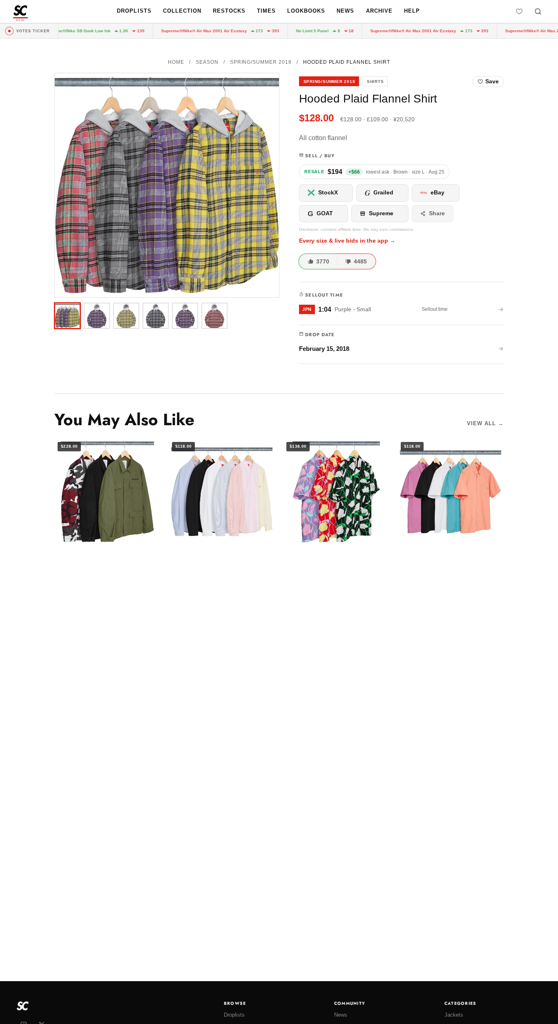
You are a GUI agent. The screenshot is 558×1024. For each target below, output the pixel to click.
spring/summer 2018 (261, 62)
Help (412, 11)
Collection (182, 11)
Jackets (453, 1015)
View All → (485, 423)
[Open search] (538, 11)
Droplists (134, 11)
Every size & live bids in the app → (347, 241)
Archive (379, 11)
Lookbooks (306, 11)
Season (207, 62)
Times (266, 11)
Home (176, 62)
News (345, 11)
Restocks (229, 11)
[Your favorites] (519, 11)
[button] (166, 185)
